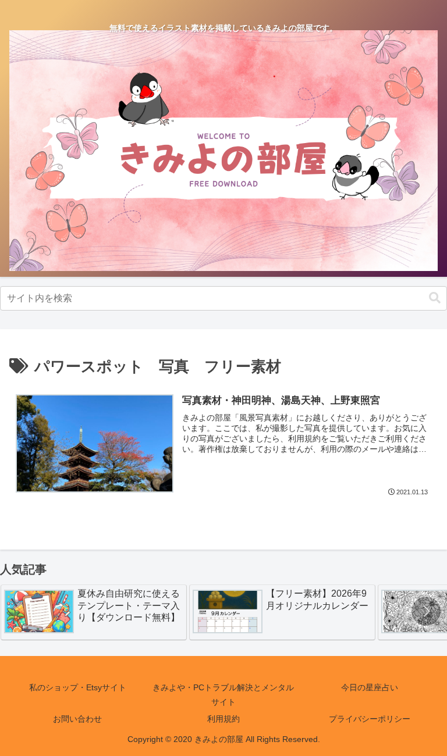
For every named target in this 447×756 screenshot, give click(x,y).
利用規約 (223, 718)
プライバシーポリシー (369, 718)
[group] (94, 612)
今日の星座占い (369, 687)
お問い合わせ (77, 718)
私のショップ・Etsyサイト (77, 687)
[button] (434, 298)
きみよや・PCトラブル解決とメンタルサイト (223, 695)
